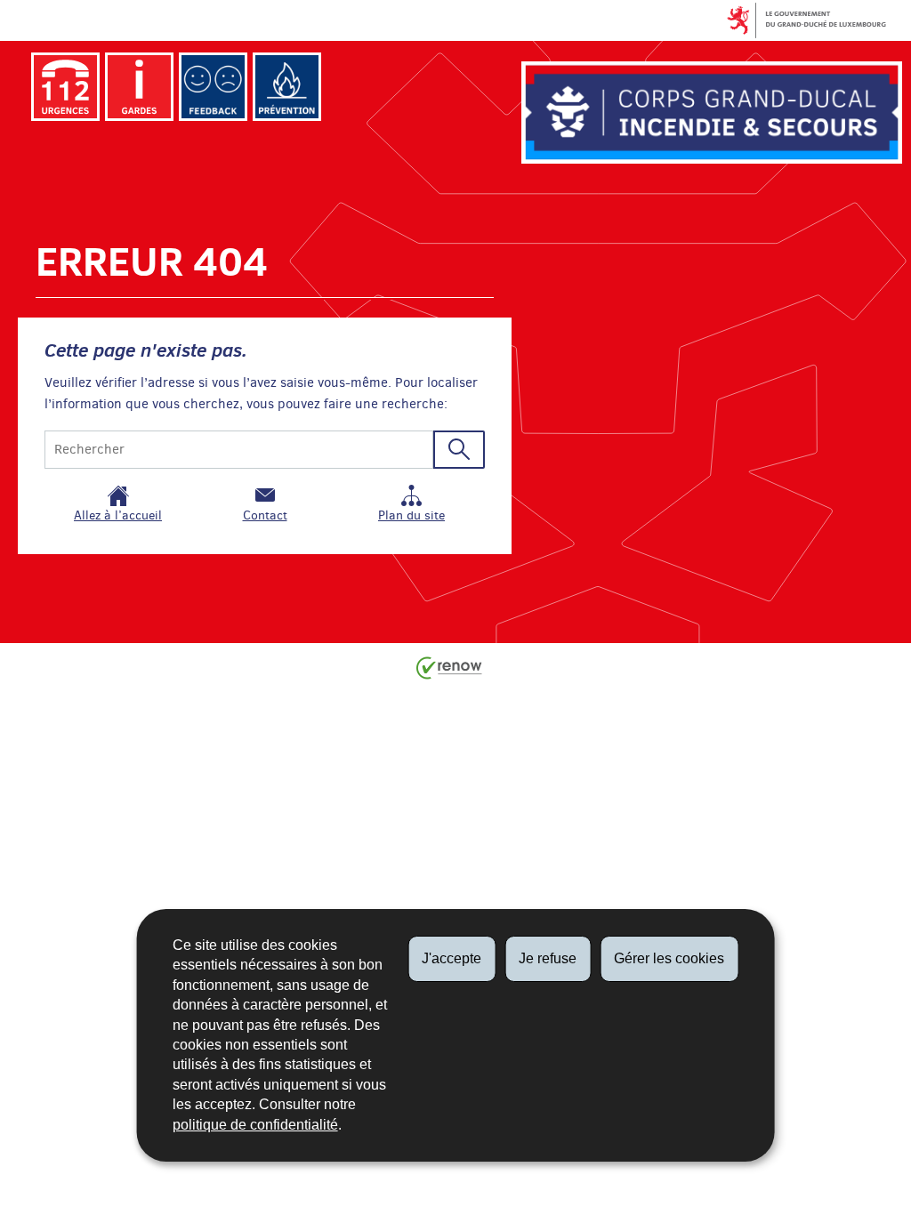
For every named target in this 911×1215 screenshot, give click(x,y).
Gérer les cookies (669, 958)
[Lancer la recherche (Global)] (459, 449)
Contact (265, 515)
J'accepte (451, 958)
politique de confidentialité (255, 1124)
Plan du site (411, 515)
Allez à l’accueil (118, 515)
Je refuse (547, 958)
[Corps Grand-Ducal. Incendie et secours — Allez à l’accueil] (711, 112)
